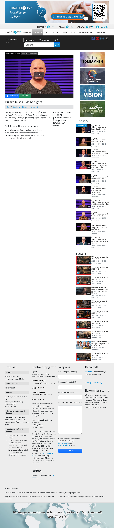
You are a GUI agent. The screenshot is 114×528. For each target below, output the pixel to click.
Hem (13, 32)
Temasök (44, 40)
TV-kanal (27, 32)
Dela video (13, 95)
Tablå (47, 32)
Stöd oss (55, 32)
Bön (8, 107)
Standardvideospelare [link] (13, 53)
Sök (57, 44)
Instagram (102, 38)
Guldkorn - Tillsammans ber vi (25, 107)
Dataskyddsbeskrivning (93, 382)
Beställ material (85, 32)
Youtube (98, 38)
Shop (64, 32)
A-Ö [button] (56, 40)
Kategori (30, 40)
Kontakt (73, 32)
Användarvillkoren (64, 445)
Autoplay (83, 121)
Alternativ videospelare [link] (29, 53)
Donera (26, 95)
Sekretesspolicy (63, 443)
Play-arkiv (38, 32)
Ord (106, 38)
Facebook (93, 38)
